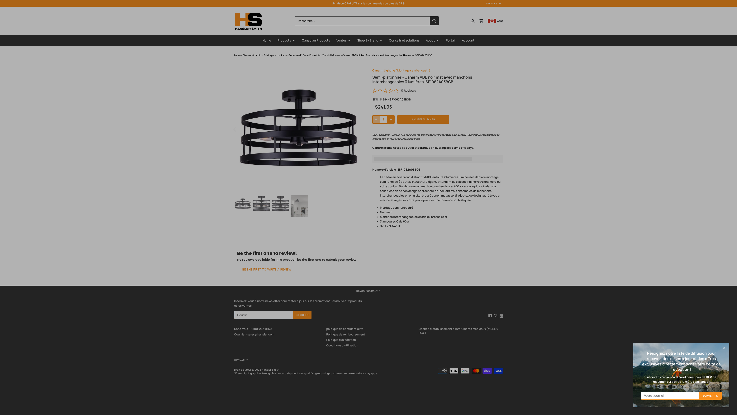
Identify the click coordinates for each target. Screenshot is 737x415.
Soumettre (710, 395)
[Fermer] (724, 348)
